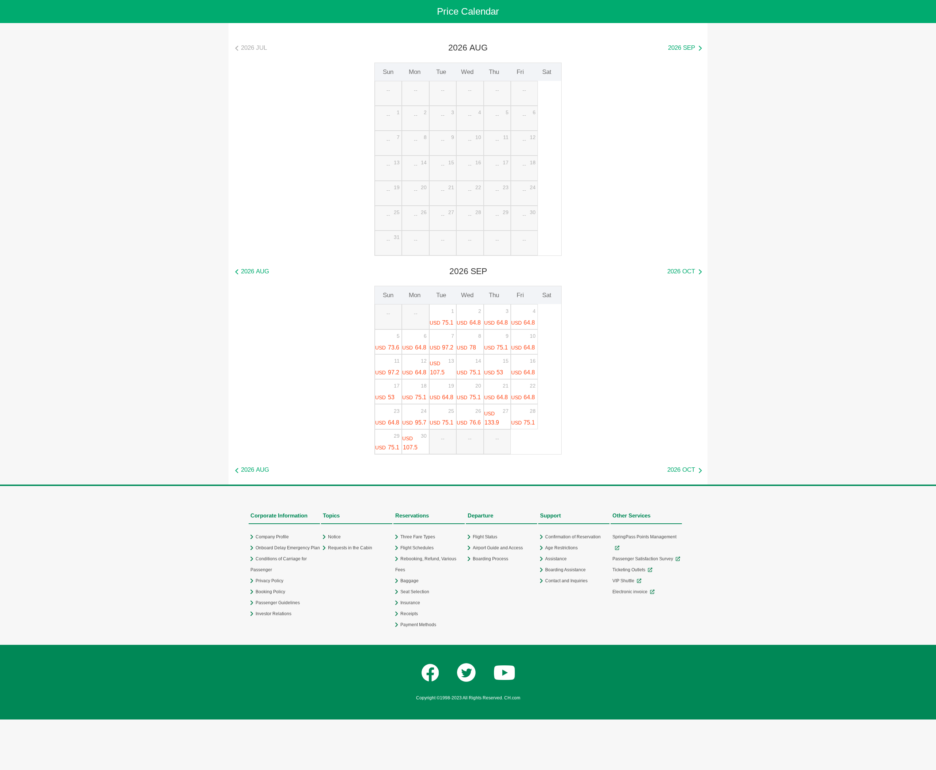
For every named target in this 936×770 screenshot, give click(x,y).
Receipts (409, 613)
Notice (334, 536)
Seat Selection (414, 591)
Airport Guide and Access (498, 547)
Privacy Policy (269, 580)
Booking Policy (270, 591)
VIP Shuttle (623, 580)
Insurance (410, 602)
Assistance (556, 558)
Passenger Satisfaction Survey (642, 558)
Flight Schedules (417, 547)
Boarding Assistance (565, 569)
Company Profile (272, 536)
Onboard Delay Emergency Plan (288, 547)
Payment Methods (418, 624)
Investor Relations (273, 613)
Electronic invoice (630, 591)
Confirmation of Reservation (573, 536)
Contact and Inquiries (566, 580)
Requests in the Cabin (350, 547)
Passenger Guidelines (278, 602)
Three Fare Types (417, 536)
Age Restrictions (561, 547)
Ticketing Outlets (628, 569)
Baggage (409, 580)
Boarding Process (490, 558)
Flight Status (485, 536)
